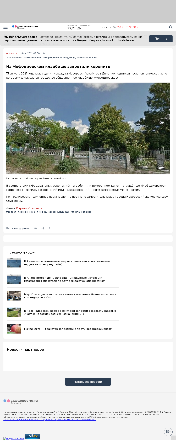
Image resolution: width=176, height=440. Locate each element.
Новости (11, 53)
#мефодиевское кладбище (59, 57)
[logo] (20, 402)
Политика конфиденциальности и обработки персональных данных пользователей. (49, 419)
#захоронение (32, 57)
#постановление (87, 57)
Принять (161, 38)
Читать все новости (88, 381)
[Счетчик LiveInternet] (47, 438)
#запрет (17, 57)
